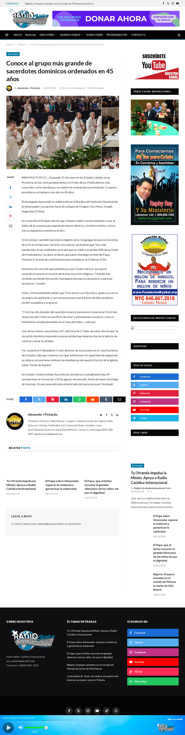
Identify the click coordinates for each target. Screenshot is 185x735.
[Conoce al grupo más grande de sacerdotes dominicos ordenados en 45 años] (62, 132)
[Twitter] (10, 197)
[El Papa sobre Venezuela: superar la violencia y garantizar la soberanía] (63, 466)
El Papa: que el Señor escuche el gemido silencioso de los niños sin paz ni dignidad (102, 486)
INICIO (18, 35)
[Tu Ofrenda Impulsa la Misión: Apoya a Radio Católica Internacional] (23, 466)
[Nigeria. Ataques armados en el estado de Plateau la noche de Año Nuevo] (140, 578)
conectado (43, 523)
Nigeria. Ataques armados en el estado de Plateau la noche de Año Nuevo (61, 3)
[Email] (10, 226)
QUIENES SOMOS (70, 35)
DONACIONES (94, 35)
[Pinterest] (10, 216)
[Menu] (6, 35)
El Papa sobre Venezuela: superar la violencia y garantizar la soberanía (62, 484)
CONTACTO (138, 35)
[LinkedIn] (10, 207)
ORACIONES (46, 35)
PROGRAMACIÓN (116, 35)
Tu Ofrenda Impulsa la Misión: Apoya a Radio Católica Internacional (21, 484)
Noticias (30, 35)
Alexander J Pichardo (28, 88)
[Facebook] (10, 187)
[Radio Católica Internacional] (28, 18)
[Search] (178, 35)
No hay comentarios (74, 88)
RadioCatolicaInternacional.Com (152, 488)
